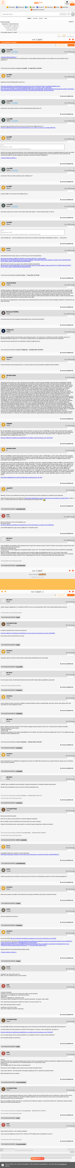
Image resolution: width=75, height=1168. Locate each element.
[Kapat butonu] (43, 1158)
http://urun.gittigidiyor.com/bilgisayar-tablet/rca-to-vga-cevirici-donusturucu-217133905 (33, 938)
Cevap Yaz (71, 45)
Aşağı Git (71, 21)
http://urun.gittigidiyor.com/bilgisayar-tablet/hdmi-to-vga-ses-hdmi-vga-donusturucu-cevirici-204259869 (28, 633)
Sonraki (70, 39)
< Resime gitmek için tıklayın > (9, 57)
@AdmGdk (19, 713)
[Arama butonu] (72, 14)
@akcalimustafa (20, 509)
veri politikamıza (62, 1164)
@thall (18, 617)
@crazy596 (19, 666)
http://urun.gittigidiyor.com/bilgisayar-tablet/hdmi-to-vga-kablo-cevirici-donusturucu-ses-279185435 (27, 1032)
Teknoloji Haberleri (2, 4)
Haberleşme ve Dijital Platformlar (10, 24)
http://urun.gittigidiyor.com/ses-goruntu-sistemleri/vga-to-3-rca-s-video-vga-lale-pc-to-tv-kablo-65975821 (28, 127)
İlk (1, 591)
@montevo (19, 690)
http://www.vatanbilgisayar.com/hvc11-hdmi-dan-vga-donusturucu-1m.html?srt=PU (47, 498)
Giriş (72, 2)
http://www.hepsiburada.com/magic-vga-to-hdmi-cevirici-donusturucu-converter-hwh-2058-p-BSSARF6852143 (30, 854)
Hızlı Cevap (71, 595)
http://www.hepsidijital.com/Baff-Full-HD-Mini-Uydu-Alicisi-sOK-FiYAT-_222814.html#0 (23, 258)
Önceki (5, 591)
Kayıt (72, 4)
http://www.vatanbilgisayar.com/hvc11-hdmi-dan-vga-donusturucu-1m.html (21, 477)
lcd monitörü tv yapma (11, 29)
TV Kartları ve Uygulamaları (11, 27)
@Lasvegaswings (21, 1082)
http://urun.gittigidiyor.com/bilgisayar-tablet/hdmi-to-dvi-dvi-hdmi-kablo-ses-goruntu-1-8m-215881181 (27, 525)
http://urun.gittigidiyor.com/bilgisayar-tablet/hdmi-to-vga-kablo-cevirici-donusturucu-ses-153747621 (27, 437)
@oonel (18, 903)
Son (73, 39)
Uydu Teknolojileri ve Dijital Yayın (11, 26)
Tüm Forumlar (5, 22)
